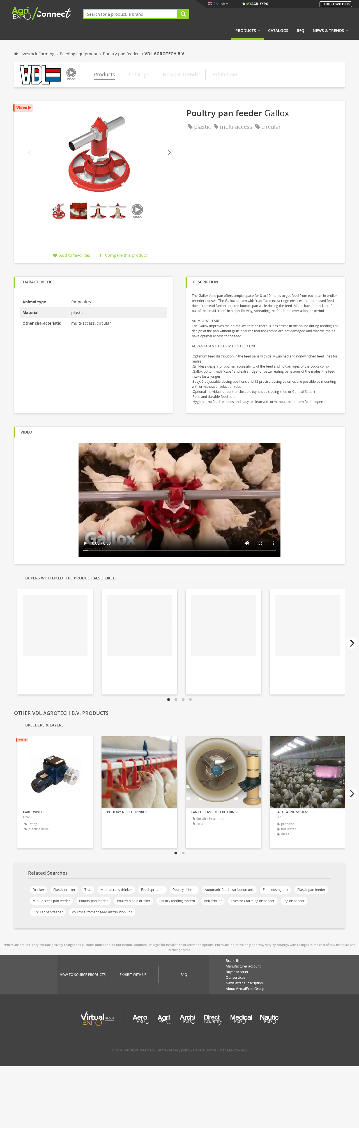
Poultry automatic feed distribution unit (102, 912)
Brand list (233, 960)
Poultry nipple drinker (133, 900)
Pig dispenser (294, 900)
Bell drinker (213, 900)
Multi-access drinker (116, 889)
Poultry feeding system (177, 900)
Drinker (38, 889)
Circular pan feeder (48, 912)
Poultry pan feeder (93, 900)
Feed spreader (152, 889)
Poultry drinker (184, 889)
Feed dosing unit (275, 889)
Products (245, 30)
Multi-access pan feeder (51, 900)
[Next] (169, 153)
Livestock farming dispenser (253, 900)
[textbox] (130, 14)
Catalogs (278, 30)
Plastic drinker (64, 889)
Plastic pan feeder (311, 889)
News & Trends (328, 30)
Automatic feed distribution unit (229, 889)
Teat (87, 889)
